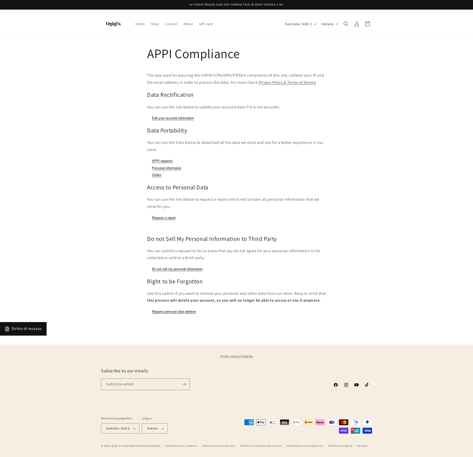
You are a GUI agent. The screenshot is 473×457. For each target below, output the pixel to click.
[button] (345, 23)
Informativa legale (340, 445)
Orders (157, 175)
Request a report (164, 217)
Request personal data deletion (174, 311)
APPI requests (162, 161)
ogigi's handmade (123, 445)
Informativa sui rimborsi (181, 445)
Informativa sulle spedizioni (305, 445)
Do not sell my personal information (177, 269)
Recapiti (362, 445)
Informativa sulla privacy (218, 445)
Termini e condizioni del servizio (261, 445)
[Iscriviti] (184, 384)
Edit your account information (173, 118)
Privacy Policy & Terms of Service (287, 82)
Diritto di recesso (27, 328)
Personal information (166, 168)
